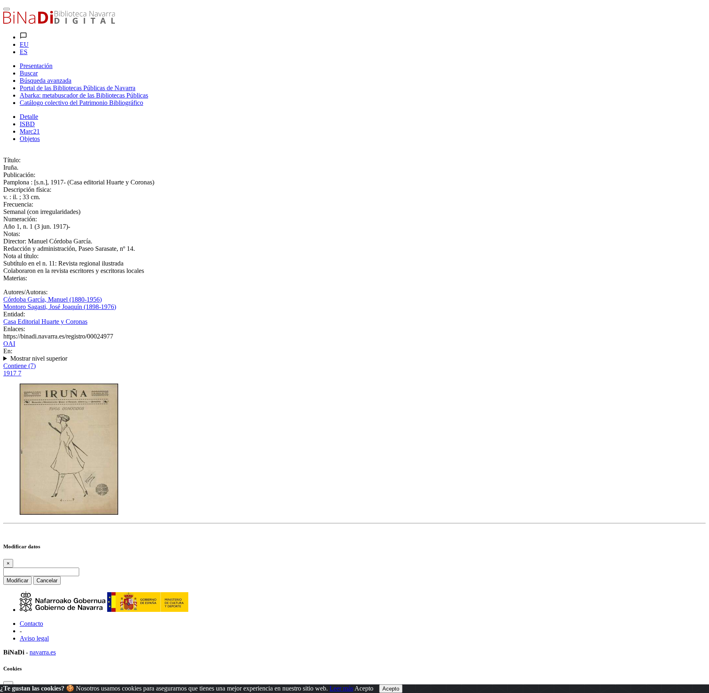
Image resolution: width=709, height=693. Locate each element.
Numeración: (20, 219)
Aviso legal (34, 638)
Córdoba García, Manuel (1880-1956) (52, 299)
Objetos (30, 138)
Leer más (341, 688)
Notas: (11, 233)
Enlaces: (14, 328)
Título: (12, 160)
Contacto (31, 623)
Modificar (17, 580)
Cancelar (47, 580)
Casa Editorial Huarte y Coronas (45, 321)
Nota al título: (21, 255)
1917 (12, 373)
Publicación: (19, 174)
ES (23, 51)
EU (24, 44)
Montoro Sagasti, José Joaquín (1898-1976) (59, 306)
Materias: (15, 278)
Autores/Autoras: (25, 292)
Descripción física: (27, 189)
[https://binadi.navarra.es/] (59, 21)
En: (7, 351)
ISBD (27, 123)
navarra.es (43, 652)
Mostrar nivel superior (38, 358)
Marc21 (30, 131)
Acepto (363, 688)
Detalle (29, 116)
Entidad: (14, 314)
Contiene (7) (19, 365)
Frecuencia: (18, 204)
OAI (9, 343)
